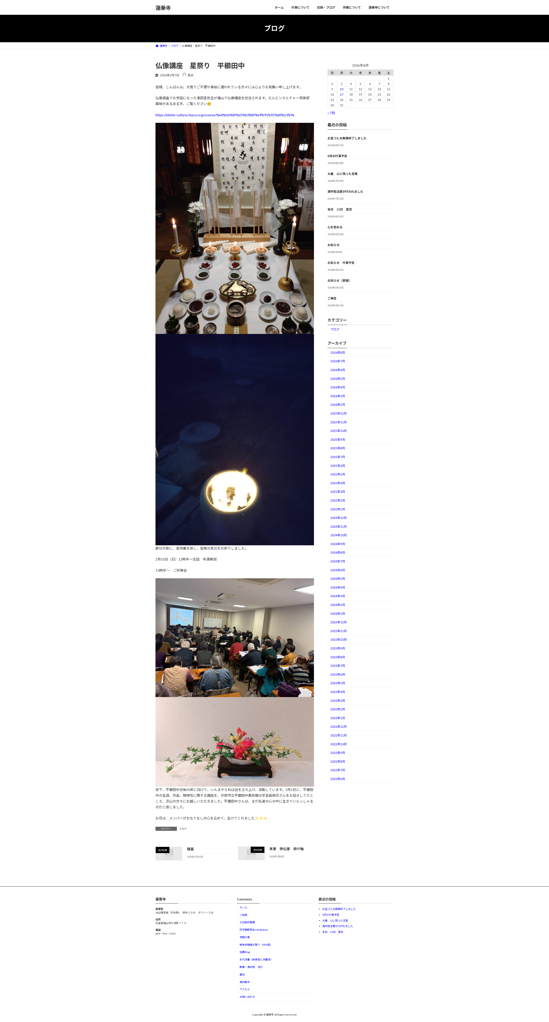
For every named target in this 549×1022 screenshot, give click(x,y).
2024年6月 (337, 570)
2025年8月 (337, 448)
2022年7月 (337, 770)
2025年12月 (338, 413)
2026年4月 (337, 387)
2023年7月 (337, 665)
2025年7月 (337, 457)
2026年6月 (337, 370)
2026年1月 (337, 404)
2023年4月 (337, 692)
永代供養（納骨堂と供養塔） (256, 959)
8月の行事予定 (337, 156)
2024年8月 (337, 552)
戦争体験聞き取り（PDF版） (256, 944)
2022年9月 (337, 752)
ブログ (183, 828)
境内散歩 (245, 982)
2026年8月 (337, 352)
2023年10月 (338, 639)
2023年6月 (337, 674)
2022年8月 (337, 761)
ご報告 (331, 298)
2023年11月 (338, 631)
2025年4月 (337, 483)
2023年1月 (337, 718)
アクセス (245, 989)
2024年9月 (337, 544)
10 (341, 89)
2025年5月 (337, 474)
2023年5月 (337, 683)
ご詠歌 (243, 915)
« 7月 (331, 113)
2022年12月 (338, 726)
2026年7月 (337, 361)
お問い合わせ (247, 996)
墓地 (242, 974)
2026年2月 (337, 396)
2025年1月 (337, 509)
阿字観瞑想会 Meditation (254, 929)
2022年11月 (338, 735)
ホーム (243, 907)
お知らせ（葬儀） (339, 280)
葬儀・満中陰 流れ (251, 967)
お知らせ (333, 245)
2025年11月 (338, 422)
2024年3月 (337, 596)
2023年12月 (338, 622)
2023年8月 (337, 657)
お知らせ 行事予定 (340, 263)
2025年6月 (337, 465)
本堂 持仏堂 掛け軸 (286, 849)
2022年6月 (337, 779)
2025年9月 (337, 439)
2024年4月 (337, 587)
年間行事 (245, 937)
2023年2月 (337, 709)
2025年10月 (338, 431)
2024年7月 (337, 561)
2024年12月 (338, 518)
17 (341, 94)
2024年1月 (337, 613)
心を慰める (334, 227)
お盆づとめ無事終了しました (347, 138)
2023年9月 (337, 648)
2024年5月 (337, 578)
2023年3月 (337, 700)
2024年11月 (338, 526)
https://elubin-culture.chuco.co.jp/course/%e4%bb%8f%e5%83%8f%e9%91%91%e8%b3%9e (224, 115)
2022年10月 (338, 744)
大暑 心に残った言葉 (342, 174)
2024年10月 (338, 535)
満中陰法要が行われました (345, 191)
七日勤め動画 (247, 922)
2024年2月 (337, 605)
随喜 (190, 849)
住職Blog (245, 952)
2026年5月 (337, 378)
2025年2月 (337, 500)
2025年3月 (337, 491)
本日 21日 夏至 (339, 209)
